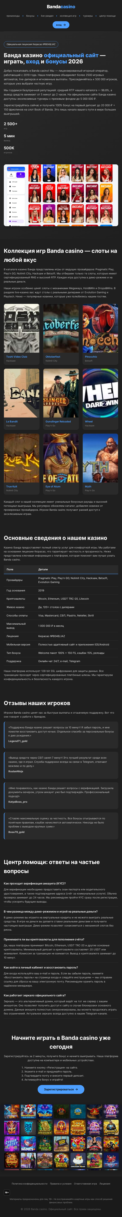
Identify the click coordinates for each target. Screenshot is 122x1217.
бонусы (30, 15)
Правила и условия (60, 1183)
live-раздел (47, 15)
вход (59, 24)
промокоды (13, 15)
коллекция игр (68, 15)
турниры (88, 15)
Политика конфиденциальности (29, 1183)
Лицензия (104, 1183)
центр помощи (107, 15)
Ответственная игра (85, 1183)
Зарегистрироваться (59, 1089)
